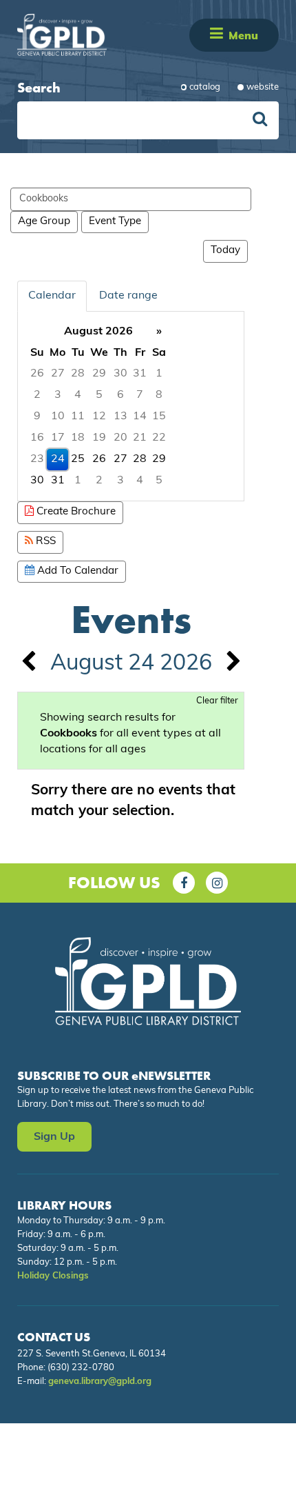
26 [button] (37, 373)
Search (39, 87)
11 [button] (78, 416)
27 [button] (58, 373)
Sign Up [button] (54, 1137)
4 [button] (77, 395)
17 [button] (58, 437)
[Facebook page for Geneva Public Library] (184, 883)
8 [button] (159, 395)
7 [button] (139, 395)
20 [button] (120, 437)
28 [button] (78, 373)
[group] (131, 406)
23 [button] (37, 459)
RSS (44, 541)
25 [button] (78, 459)
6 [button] (120, 395)
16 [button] (37, 437)
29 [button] (99, 373)
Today (225, 250)
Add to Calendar (76, 571)
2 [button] (37, 395)
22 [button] (159, 437)
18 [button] (78, 437)
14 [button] (140, 416)
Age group (44, 222)
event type (115, 222)
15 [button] (159, 416)
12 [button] (99, 416)
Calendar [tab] (52, 295)
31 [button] (140, 373)
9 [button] (37, 416)
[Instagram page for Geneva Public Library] (217, 883)
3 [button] (57, 395)
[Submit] (259, 120)
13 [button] (120, 416)
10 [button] (58, 416)
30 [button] (120, 373)
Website (262, 87)
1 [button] (159, 373)
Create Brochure (75, 512)
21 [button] (140, 437)
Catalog (204, 87)
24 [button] (58, 459)
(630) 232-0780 (80, 1367)
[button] (216, 35)
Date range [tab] (128, 295)
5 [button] (99, 395)
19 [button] (99, 437)
